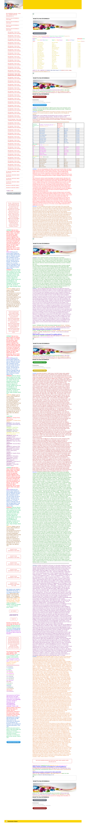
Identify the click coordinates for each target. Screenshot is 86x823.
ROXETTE (14, 618)
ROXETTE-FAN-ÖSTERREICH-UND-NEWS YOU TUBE (13, 584)
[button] (52, 247)
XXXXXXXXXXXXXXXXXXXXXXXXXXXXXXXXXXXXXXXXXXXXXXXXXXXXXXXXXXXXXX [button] (51, 563)
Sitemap (15, 821)
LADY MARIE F (13, 611)
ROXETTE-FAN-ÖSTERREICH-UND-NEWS (13, 550)
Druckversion (11, 821)
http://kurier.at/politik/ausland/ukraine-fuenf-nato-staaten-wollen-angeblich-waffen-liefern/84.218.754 (52, 761)
